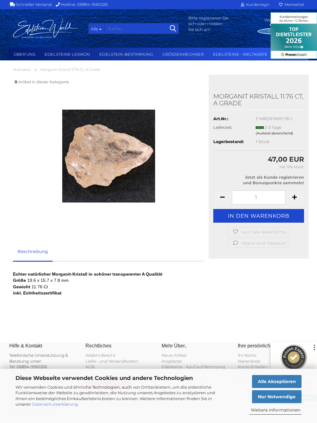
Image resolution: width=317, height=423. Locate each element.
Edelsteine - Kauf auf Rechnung (193, 366)
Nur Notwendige (277, 396)
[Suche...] (173, 28)
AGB (89, 366)
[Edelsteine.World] (46, 27)
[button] (222, 197)
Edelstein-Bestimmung (126, 54)
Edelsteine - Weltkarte (240, 54)
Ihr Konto (247, 355)
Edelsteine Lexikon (67, 54)
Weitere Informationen (275, 410)
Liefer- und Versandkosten (111, 361)
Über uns (24, 54)
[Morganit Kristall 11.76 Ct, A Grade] (108, 155)
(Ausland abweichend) (274, 133)
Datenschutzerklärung (55, 404)
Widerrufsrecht (100, 355)
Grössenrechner (183, 54)
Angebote (172, 361)
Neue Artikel (174, 355)
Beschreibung (33, 251)
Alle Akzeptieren (277, 381)
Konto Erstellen (253, 366)
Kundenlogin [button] (257, 4)
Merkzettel (293, 4)
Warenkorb (249, 361)
